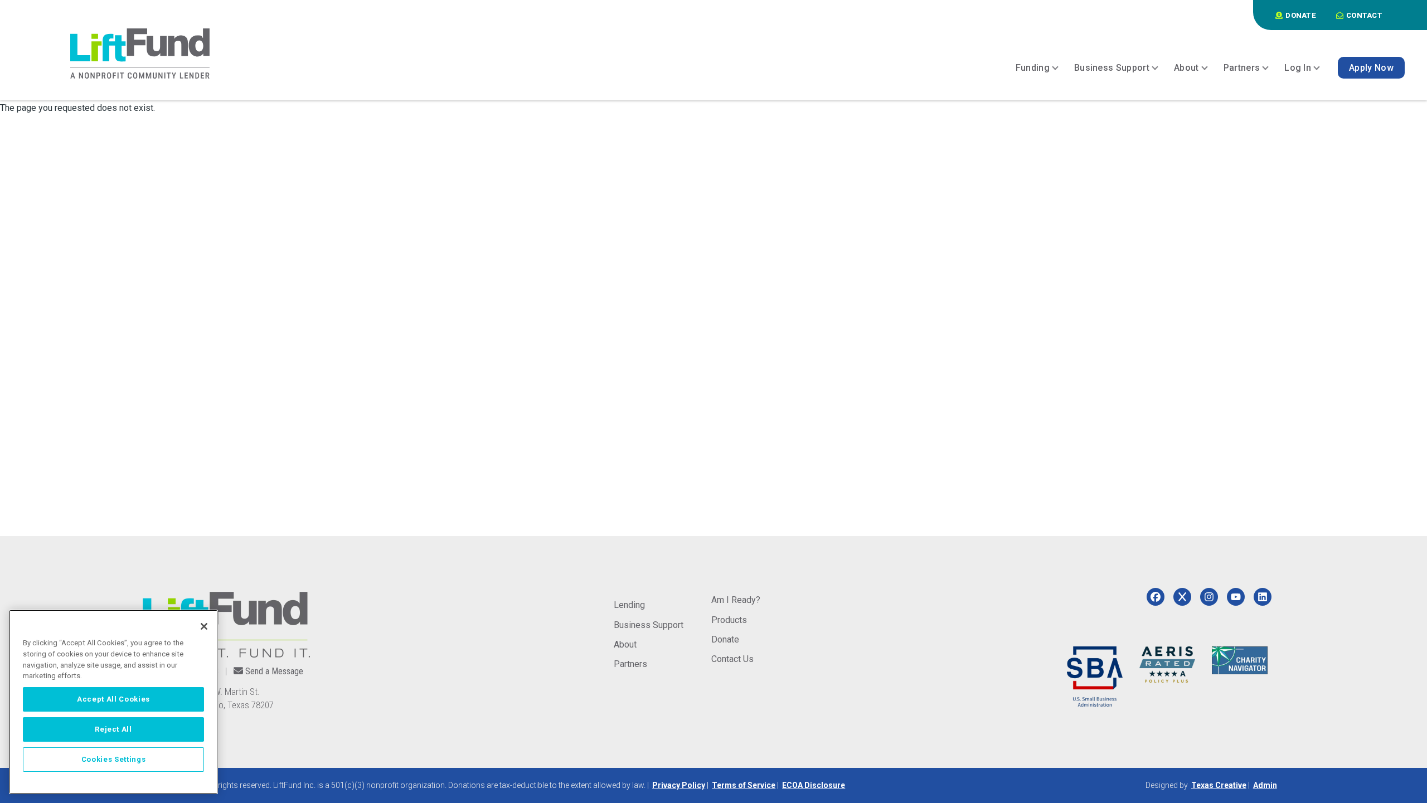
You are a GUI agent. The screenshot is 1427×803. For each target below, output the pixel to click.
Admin (1265, 785)
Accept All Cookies (113, 699)
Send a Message (274, 671)
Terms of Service (743, 785)
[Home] (140, 53)
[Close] (204, 626)
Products (729, 620)
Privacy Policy (678, 785)
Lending (629, 605)
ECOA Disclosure (813, 785)
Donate (725, 639)
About (625, 644)
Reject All (113, 729)
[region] (113, 702)
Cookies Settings (113, 759)
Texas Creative (1218, 785)
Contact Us (732, 659)
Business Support (648, 625)
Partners (630, 664)
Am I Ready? (735, 600)
